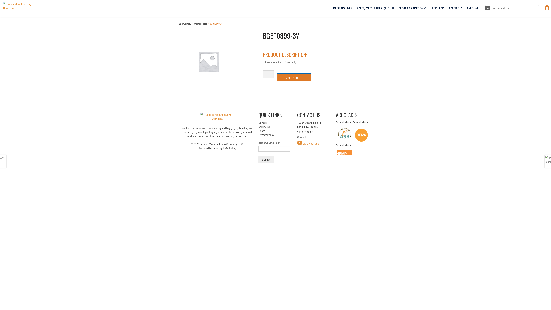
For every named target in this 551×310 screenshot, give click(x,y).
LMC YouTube (310, 143)
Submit (266, 159)
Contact (262, 122)
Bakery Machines (342, 8)
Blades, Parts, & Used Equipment (375, 8)
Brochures (264, 126)
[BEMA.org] (361, 135)
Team (261, 131)
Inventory (186, 23)
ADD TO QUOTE (294, 78)
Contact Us (456, 8)
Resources (438, 8)
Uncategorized (200, 23)
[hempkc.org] (344, 153)
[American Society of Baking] (344, 133)
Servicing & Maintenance (413, 8)
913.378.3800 (305, 132)
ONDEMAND (473, 8)
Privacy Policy (266, 135)
